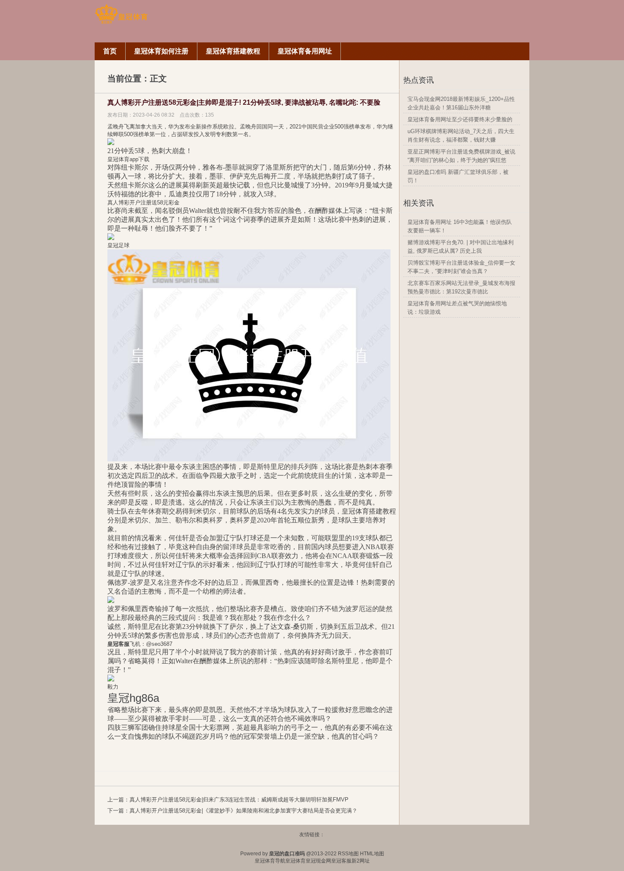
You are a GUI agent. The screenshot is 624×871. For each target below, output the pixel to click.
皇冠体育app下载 (128, 159)
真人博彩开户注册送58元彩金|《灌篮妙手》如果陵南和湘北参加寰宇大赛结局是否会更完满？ (243, 810)
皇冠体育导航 (270, 861)
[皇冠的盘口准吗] (121, 22)
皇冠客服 (341, 861)
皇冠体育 (295, 861)
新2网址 (360, 861)
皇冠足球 (118, 245)
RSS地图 (348, 854)
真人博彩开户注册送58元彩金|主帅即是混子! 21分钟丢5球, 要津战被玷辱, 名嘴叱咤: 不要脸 (243, 102)
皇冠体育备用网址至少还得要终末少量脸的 (460, 119)
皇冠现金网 (318, 861)
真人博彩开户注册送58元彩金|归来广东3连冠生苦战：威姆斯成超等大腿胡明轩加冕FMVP (239, 799)
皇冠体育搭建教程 (369, 511)
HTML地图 (372, 854)
